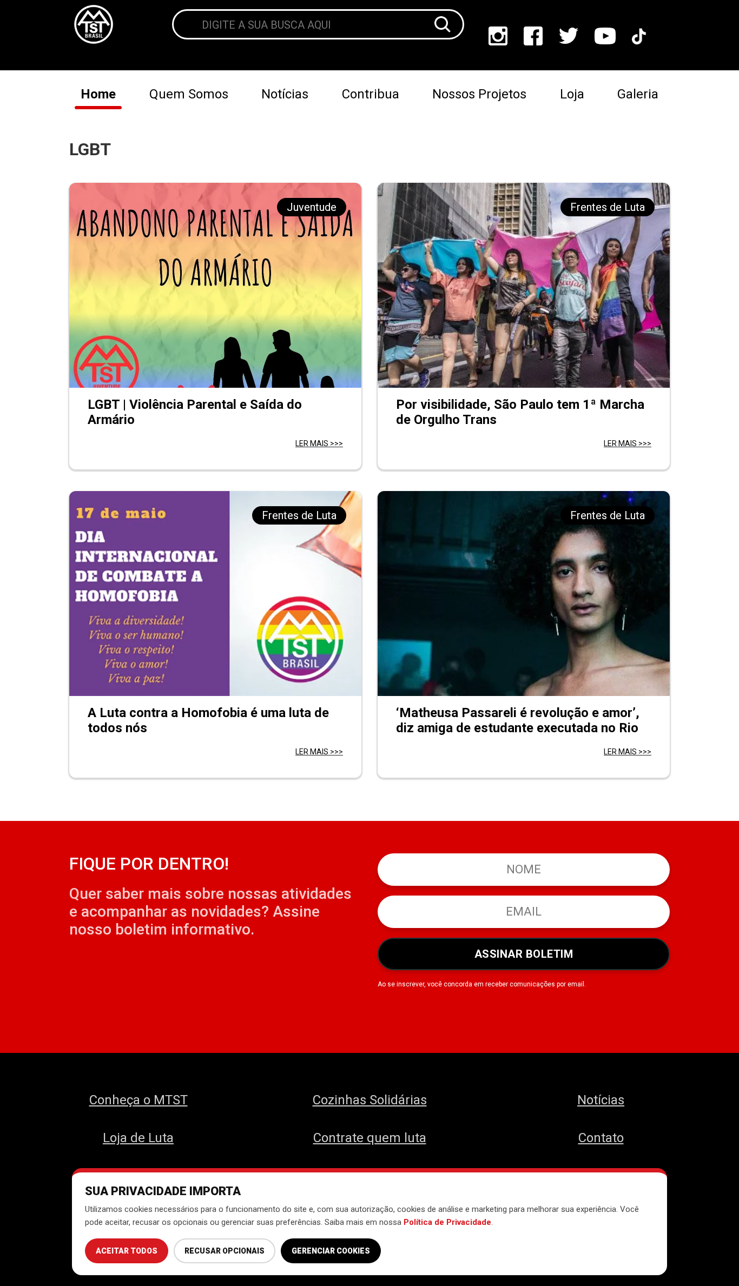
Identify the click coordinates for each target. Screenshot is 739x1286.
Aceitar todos (126, 1251)
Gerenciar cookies (331, 1251)
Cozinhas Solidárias (370, 1100)
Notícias (284, 94)
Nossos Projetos (479, 94)
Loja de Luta (138, 1137)
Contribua (370, 94)
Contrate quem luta (369, 1137)
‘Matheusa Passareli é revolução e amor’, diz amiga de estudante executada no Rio (517, 720)
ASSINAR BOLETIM (523, 953)
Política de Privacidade (447, 1222)
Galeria (637, 94)
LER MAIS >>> (319, 443)
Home (98, 94)
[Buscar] (442, 24)
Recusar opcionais (224, 1251)
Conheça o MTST (138, 1100)
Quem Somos (188, 94)
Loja (572, 94)
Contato (601, 1137)
